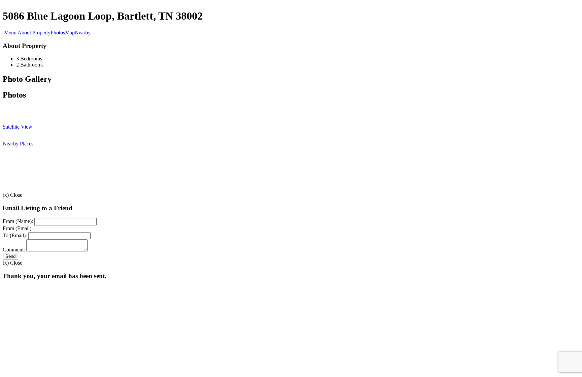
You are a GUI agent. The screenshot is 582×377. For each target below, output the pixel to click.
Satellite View (17, 127)
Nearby (83, 32)
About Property (34, 32)
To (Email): (15, 235)
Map (70, 32)
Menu (10, 32)
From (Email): (18, 228)
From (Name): (18, 221)
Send (10, 256)
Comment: (14, 249)
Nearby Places (18, 143)
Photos (58, 32)
